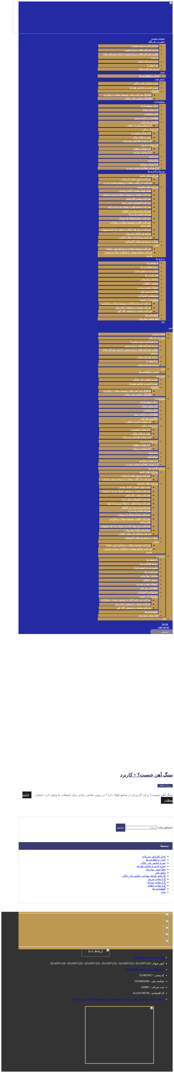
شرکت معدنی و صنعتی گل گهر (134, 311)
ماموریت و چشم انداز (146, 271)
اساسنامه (153, 160)
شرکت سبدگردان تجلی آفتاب (135, 237)
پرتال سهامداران (149, 105)
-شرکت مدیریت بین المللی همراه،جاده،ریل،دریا (136, 213)
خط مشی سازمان (148, 318)
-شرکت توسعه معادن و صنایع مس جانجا (129, 248)
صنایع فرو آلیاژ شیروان (138, 233)
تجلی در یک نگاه (157, 41)
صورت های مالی (141, 137)
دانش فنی (160, 79)
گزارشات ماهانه (142, 148)
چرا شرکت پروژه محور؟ (145, 46)
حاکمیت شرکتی (150, 122)
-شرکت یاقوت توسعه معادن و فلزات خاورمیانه (130, 224)
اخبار (162, 72)
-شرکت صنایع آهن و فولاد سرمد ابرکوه (129, 207)
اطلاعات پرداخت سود (146, 118)
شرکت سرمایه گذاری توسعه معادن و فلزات (126, 303)
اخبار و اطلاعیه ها (149, 76)
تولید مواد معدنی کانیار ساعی (135, 190)
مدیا (163, 892)
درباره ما (160, 259)
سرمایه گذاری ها (156, 171)
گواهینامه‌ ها (152, 315)
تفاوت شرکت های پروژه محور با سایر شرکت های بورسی (131, 56)
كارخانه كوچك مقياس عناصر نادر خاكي (144, 875)
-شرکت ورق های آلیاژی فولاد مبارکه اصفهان (126, 229)
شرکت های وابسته (148, 187)
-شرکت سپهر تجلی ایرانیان (136, 179)
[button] (135, 327)
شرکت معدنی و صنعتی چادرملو (133, 307)
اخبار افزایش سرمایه (154, 856)
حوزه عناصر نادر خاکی (146, 83)
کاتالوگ (155, 91)
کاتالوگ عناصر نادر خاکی (138, 98)
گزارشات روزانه (143, 152)
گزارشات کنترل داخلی (139, 125)
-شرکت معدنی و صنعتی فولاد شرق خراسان (126, 194)
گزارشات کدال (150, 110)
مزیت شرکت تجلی (148, 61)
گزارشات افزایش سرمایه (137, 140)
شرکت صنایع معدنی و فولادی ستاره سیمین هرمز (128, 254)
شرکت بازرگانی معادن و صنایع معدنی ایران (127, 182)
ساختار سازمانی (149, 279)
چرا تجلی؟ (153, 65)
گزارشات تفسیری (141, 133)
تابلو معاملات (151, 114)
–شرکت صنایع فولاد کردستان (134, 218)
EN (163, 322)
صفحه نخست (158, 38)
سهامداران (159, 101)
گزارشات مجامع (149, 164)
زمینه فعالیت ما (150, 267)
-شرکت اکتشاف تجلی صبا (136, 202)
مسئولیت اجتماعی (148, 295)
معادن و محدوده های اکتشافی (142, 241)
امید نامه (154, 156)
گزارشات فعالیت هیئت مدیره (142, 168)
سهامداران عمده (149, 299)
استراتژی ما (152, 275)
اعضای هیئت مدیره (148, 287)
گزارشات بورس (150, 145)
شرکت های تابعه (149, 175)
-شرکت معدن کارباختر (138, 198)
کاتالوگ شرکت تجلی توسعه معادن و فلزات (128, 94)
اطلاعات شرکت (149, 291)
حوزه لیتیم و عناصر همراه (144, 87)
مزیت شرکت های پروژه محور (142, 50)
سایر (156, 245)
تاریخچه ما (153, 263)
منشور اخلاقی (151, 283)
